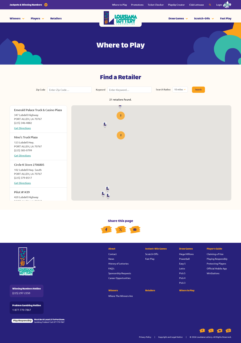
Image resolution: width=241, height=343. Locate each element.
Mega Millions (186, 253)
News (111, 258)
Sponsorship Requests (119, 273)
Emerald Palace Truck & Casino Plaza (38, 110)
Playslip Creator (176, 4)
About (111, 249)
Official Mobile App (217, 268)
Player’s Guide (214, 249)
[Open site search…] (210, 5)
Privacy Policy (145, 337)
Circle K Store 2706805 (29, 164)
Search (198, 89)
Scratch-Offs (202, 19)
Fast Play (225, 19)
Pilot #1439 (22, 192)
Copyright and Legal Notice (170, 337)
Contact (112, 253)
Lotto (182, 268)
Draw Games (176, 19)
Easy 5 (182, 263)
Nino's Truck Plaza (26, 137)
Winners (15, 19)
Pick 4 (182, 277)
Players (35, 19)
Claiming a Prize (215, 253)
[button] (121, 116)
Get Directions (22, 128)
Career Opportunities (119, 277)
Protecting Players (216, 263)
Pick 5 (182, 273)
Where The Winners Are (120, 295)
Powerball (184, 258)
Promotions (137, 4)
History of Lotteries (118, 263)
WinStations (213, 273)
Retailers (56, 19)
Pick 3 (182, 282)
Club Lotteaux (196, 4)
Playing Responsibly (217, 258)
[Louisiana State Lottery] (120, 19)
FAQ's (111, 268)
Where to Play (119, 4)
